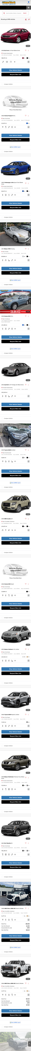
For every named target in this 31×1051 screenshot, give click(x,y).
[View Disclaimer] (14, 61)
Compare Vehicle (8, 84)
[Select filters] (26, 19)
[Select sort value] (28, 19)
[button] (29, 36)
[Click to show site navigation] (28, 8)
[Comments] (29, 62)
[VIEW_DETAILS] (15, 101)
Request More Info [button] (15, 74)
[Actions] (28, 50)
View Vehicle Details (15, 70)
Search (24, 13)
